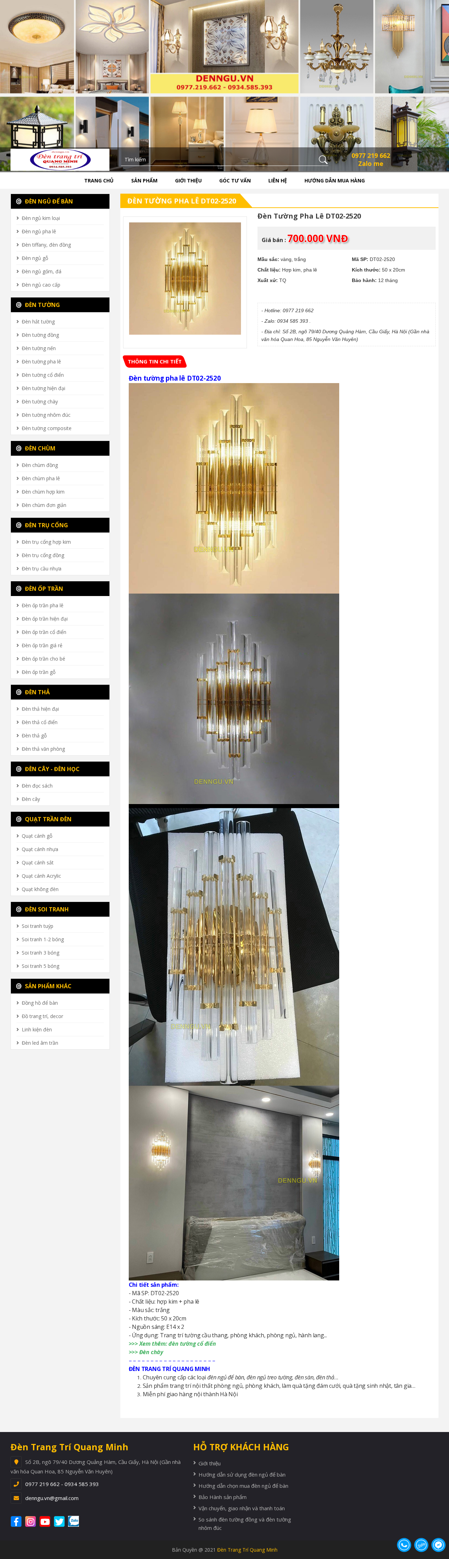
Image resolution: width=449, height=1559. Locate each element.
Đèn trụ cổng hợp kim (46, 541)
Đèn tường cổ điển (43, 375)
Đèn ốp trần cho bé (43, 658)
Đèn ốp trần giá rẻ (42, 645)
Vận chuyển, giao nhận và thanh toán (242, 1508)
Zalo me (370, 163)
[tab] (154, 361)
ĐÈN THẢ (37, 692)
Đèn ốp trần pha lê (42, 605)
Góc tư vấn (235, 180)
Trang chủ (99, 180)
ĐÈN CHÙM (39, 448)
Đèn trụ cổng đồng (43, 555)
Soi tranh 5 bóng (40, 966)
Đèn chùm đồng (40, 465)
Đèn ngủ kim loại (41, 218)
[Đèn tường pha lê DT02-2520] (185, 278)
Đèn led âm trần (40, 1042)
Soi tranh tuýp (37, 926)
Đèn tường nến (39, 348)
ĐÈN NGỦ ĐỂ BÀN (48, 201)
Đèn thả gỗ (34, 735)
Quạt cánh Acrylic (41, 875)
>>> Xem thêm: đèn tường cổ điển (172, 1343)
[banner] (60, 158)
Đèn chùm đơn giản (44, 505)
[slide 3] (224, 84)
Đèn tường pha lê (41, 361)
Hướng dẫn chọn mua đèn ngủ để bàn (243, 1485)
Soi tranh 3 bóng (40, 952)
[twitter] (60, 1521)
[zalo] (77, 1521)
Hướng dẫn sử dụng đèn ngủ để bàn (242, 1474)
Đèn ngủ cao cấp (41, 284)
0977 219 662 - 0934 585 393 (62, 1483)
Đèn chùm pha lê (41, 478)
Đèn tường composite (47, 428)
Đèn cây (31, 799)
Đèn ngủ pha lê (39, 231)
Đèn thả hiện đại (40, 708)
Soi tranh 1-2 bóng (43, 939)
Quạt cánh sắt (38, 862)
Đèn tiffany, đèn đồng (46, 244)
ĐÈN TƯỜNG (42, 305)
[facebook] (17, 1521)
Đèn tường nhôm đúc (46, 415)
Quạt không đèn (40, 889)
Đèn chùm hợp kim (43, 491)
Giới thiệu (188, 180)
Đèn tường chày (40, 401)
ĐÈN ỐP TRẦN (43, 589)
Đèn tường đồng (40, 335)
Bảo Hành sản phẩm (223, 1496)
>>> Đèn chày (146, 1352)
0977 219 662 (370, 155)
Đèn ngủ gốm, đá (41, 271)
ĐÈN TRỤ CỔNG (46, 525)
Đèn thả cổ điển (40, 722)
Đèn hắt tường (38, 321)
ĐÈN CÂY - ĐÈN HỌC (52, 769)
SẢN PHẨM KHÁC (48, 986)
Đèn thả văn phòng (43, 748)
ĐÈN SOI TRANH (46, 909)
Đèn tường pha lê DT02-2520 (181, 201)
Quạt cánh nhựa (40, 849)
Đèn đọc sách (37, 785)
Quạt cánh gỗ (37, 835)
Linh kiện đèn (37, 1029)
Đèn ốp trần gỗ (38, 672)
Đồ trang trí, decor (42, 1016)
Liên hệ (277, 180)
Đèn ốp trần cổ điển (44, 632)
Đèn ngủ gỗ (35, 258)
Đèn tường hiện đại (43, 388)
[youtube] (45, 1521)
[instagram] (31, 1521)
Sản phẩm (144, 180)
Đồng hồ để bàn (40, 1002)
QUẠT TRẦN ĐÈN (48, 819)
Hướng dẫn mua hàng (334, 180)
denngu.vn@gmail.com (52, 1497)
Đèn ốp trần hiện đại (45, 618)
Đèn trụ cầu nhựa (41, 568)
